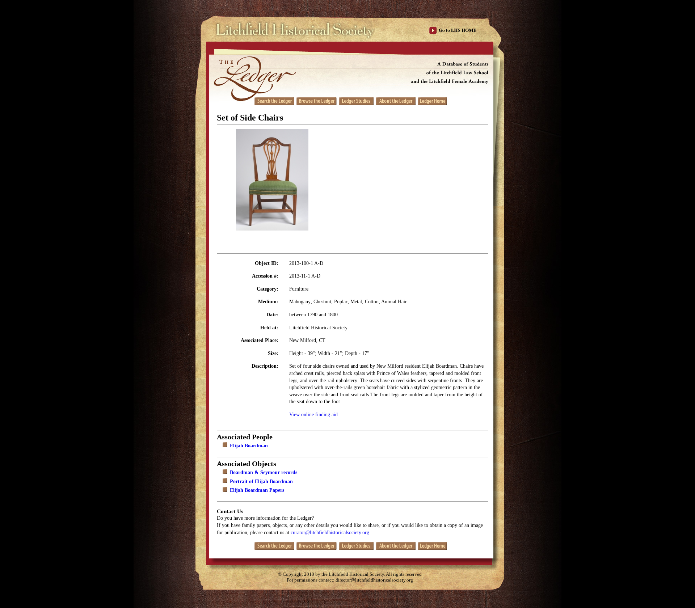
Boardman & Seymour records (263, 472)
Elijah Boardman (249, 445)
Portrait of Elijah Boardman (261, 481)
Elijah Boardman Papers (257, 490)
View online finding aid (313, 414)
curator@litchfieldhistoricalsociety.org (330, 532)
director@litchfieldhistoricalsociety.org (374, 580)
